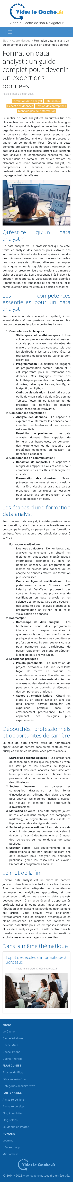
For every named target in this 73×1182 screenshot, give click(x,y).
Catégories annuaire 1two (19, 1086)
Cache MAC (10, 1045)
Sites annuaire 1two (15, 1079)
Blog (5, 40)
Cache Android (12, 1058)
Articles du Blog (13, 1072)
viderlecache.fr (32, 1175)
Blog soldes (10, 1120)
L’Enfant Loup (11, 1147)
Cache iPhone (11, 1052)
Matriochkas (10, 1154)
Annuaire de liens (13, 1099)
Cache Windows (13, 1038)
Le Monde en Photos (16, 1127)
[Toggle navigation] (10, 32)
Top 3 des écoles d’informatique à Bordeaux (35, 959)
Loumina (8, 1140)
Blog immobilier (13, 1113)
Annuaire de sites (14, 1106)
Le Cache (9, 1031)
